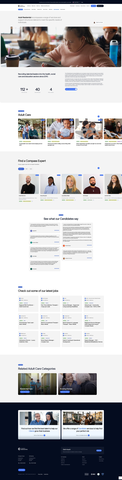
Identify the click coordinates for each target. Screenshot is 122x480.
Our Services (84, 460)
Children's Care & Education (65, 464)
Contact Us (99, 450)
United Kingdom (21, 469)
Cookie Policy (46, 474)
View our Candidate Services (81, 435)
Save (82, 2)
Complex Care (39, 9)
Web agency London (21, 474)
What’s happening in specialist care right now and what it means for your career (88, 144)
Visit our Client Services (38, 435)
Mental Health (62, 9)
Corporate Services (27, 9)
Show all (20, 168)
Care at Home (45, 9)
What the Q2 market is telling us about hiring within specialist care (59, 144)
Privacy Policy (40, 474)
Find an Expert (72, 5)
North (26, 168)
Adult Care (62, 462)
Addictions (50, 9)
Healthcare (29, 5)
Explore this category (25, 391)
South (31, 168)
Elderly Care (63, 460)
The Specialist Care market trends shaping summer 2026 (30, 144)
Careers (83, 464)
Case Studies (101, 460)
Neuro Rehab (34, 9)
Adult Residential (56, 9)
